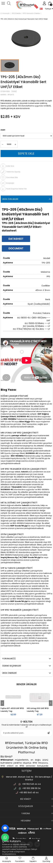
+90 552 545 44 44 (31, 784)
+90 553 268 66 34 (31, 788)
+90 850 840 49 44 (29, 792)
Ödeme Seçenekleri (11, 665)
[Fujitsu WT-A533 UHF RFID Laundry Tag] (13, 697)
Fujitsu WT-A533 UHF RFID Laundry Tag (12, 709)
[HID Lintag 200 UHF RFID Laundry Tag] (39, 697)
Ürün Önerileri (9, 673)
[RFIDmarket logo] (27, 5)
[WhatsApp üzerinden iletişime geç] (5, 837)
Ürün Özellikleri (10, 199)
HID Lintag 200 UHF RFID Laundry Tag (38, 709)
